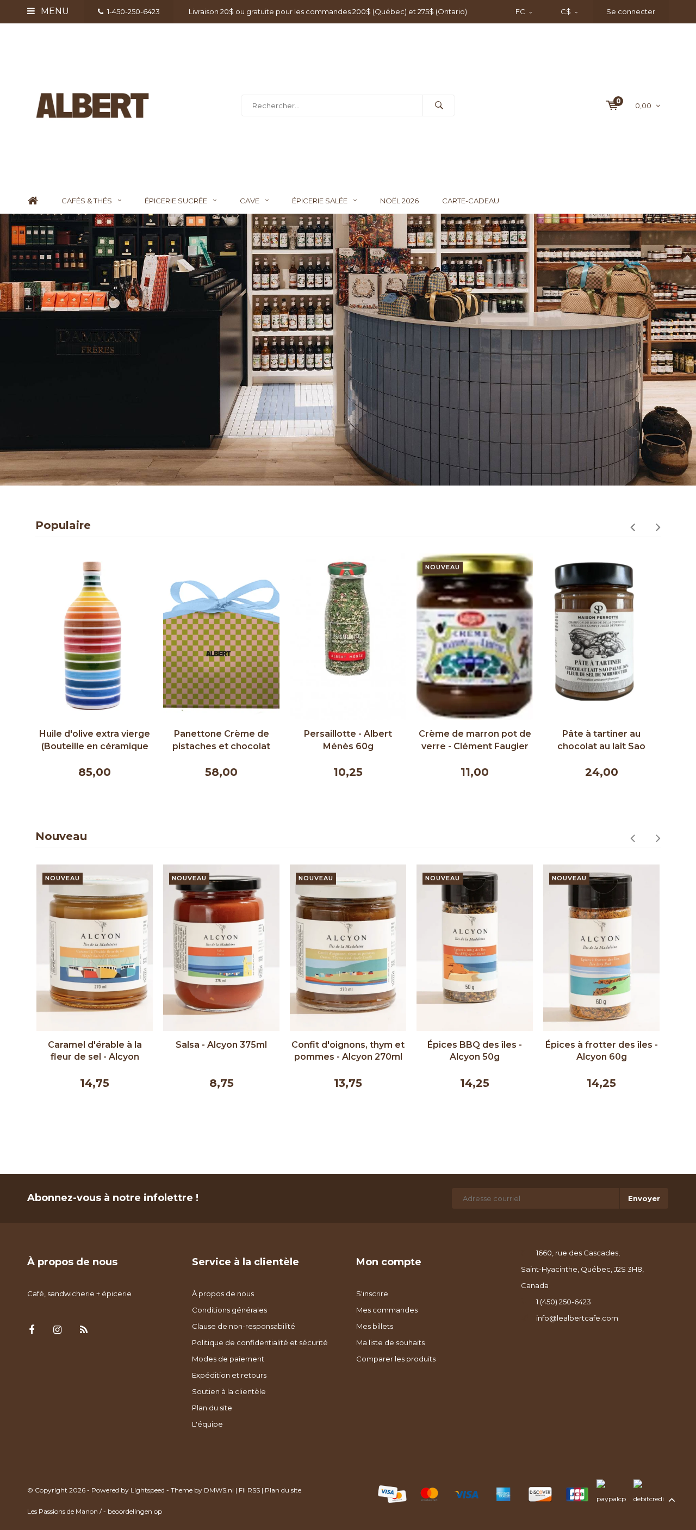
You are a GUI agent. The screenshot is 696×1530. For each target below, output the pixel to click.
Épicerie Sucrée (176, 200)
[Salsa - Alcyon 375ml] (221, 947)
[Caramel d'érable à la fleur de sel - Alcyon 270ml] (94, 947)
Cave (249, 200)
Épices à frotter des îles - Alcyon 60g (601, 1051)
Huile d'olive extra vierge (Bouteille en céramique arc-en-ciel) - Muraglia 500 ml (94, 741)
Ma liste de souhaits (390, 1342)
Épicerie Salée (319, 200)
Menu (54, 11)
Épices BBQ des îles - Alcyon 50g (474, 1051)
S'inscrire (372, 1293)
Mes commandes (387, 1309)
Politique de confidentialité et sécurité (260, 1342)
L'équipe (207, 1424)
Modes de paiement (228, 1358)
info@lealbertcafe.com (577, 1318)
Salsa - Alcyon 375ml (221, 1045)
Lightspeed (147, 1490)
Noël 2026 (399, 200)
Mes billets (374, 1326)
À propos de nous (223, 1293)
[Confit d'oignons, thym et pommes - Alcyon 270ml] (348, 947)
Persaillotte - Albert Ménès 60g (348, 740)
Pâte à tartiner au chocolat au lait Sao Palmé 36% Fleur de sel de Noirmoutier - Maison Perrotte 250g (601, 741)
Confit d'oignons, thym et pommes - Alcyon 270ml (348, 1051)
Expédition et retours (229, 1375)
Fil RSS (249, 1490)
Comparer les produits (396, 1358)
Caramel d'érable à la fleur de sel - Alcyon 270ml (95, 1052)
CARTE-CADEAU (470, 200)
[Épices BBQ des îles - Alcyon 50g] (475, 947)
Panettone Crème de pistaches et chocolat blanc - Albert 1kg (221, 741)
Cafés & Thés (86, 200)
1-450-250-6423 (133, 11)
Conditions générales (229, 1309)
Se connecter (630, 11)
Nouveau (61, 836)
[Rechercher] (438, 105)
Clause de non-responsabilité (243, 1326)
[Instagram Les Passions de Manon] (57, 1330)
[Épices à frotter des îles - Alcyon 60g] (601, 947)
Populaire (63, 525)
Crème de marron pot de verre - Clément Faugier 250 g (475, 741)
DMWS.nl (219, 1490)
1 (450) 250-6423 (563, 1301)
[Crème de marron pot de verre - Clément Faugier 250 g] (475, 636)
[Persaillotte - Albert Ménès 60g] (348, 636)
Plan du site (212, 1407)
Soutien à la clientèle (229, 1391)
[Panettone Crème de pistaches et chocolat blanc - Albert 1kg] (221, 636)
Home (32, 201)
